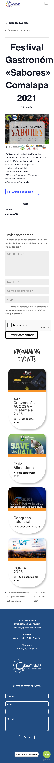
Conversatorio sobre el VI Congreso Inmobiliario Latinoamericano (18, 596)
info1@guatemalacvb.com (27, 624)
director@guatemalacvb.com (27, 627)
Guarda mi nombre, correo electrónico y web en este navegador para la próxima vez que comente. (26, 310)
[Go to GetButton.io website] (47, 760)
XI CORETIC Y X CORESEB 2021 (41, 596)
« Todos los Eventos (17, 22)
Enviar (27, 737)
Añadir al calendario (22, 191)
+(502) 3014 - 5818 (27, 648)
